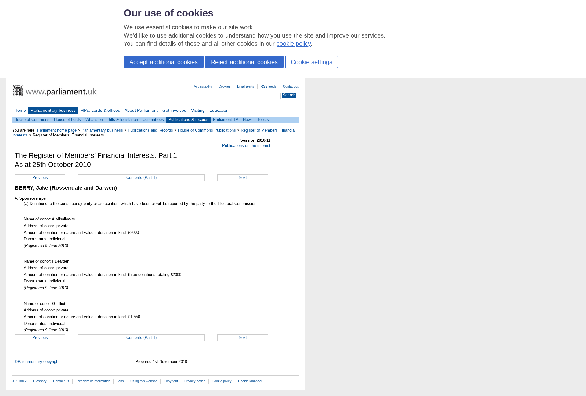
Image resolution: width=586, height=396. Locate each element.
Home (20, 110)
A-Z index (19, 381)
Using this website (143, 381)
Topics (263, 119)
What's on (94, 119)
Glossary (40, 381)
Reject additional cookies (244, 62)
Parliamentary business (53, 110)
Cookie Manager (250, 381)
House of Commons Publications (207, 130)
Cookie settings (311, 62)
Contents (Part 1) (141, 177)
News (248, 119)
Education (219, 110)
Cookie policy (222, 381)
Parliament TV (225, 119)
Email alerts (245, 86)
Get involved (174, 110)
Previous (40, 177)
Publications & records (188, 119)
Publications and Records (150, 130)
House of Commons (31, 119)
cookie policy (294, 43)
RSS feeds (269, 86)
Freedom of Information (93, 381)
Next (243, 177)
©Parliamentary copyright (37, 361)
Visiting (198, 110)
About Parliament (141, 110)
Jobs (120, 381)
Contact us (291, 86)
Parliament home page (57, 130)
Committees (153, 119)
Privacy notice (194, 381)
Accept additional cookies (163, 62)
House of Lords (67, 119)
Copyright (171, 381)
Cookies (225, 86)
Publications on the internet (246, 145)
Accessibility (203, 86)
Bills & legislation (122, 119)
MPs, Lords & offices (100, 110)
